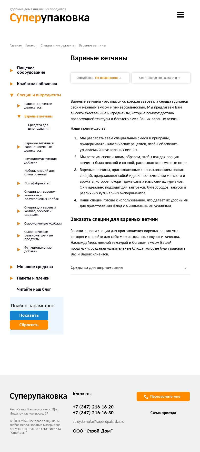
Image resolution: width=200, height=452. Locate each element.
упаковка (50, 18)
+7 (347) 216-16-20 (93, 407)
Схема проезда (163, 413)
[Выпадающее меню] (180, 14)
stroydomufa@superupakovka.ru (98, 422)
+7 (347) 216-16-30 (93, 413)
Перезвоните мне (165, 397)
